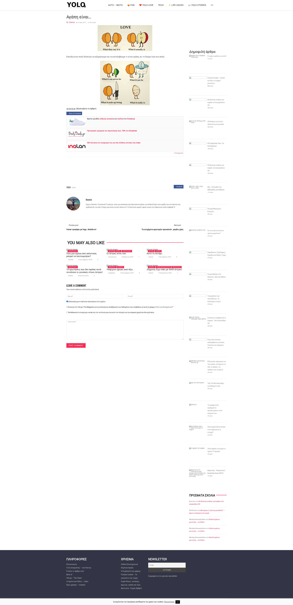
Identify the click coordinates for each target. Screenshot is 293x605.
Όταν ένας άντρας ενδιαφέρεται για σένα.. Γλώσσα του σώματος (216, 342)
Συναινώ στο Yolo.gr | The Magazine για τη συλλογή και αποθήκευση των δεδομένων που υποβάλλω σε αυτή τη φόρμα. (120, 307)
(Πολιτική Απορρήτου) (163, 307)
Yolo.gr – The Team (74, 578)
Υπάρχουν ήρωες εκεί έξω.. (120, 269)
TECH (161, 5)
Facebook (179, 187)
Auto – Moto (115, 5)
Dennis (72, 22)
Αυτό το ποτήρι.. (155, 253)
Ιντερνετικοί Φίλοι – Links (77, 581)
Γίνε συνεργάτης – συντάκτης (78, 568)
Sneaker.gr (131, 119)
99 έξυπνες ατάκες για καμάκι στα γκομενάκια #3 (216, 168)
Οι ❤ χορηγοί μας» (178, 153)
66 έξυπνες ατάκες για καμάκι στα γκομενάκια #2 (216, 102)
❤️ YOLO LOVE (146, 5)
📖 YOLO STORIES (197, 5)
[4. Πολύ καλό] (73, 109)
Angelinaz (111, 273)
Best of (69, 574)
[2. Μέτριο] (69, 109)
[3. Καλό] (71, 109)
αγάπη (74, 187)
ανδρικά (103, 119)
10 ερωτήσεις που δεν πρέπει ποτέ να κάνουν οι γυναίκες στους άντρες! (84, 270)
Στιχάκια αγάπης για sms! (217, 56)
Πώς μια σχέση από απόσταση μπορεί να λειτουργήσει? (81, 255)
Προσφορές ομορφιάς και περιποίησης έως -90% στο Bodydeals (112, 131)
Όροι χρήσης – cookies (75, 585)
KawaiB (70, 259)
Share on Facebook (75, 113)
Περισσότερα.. (169, 602)
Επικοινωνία (71, 564)
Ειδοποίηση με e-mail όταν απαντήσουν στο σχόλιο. (87, 301)
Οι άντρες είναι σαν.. (117, 253)
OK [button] (178, 602)
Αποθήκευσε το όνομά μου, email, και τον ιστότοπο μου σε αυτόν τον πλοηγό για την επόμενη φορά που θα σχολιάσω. (111, 312)
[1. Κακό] (67, 109)
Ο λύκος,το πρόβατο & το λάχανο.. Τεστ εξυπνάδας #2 (217, 320)
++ (212, 5)
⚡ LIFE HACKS (176, 5)
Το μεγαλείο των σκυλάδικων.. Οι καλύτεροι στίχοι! (214, 298)
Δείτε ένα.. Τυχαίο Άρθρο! (131, 588)
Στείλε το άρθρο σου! (75, 571)
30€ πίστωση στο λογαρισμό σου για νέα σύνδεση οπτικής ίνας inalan (113, 143)
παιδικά (120, 119)
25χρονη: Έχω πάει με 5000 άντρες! (164, 269)
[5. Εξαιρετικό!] (75, 109)
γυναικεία (110, 119)
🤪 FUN (131, 5)
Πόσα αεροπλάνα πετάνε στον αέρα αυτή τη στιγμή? (216, 429)
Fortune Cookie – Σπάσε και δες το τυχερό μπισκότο (216, 80)
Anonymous (112, 257)
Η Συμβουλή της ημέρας (131, 571)
